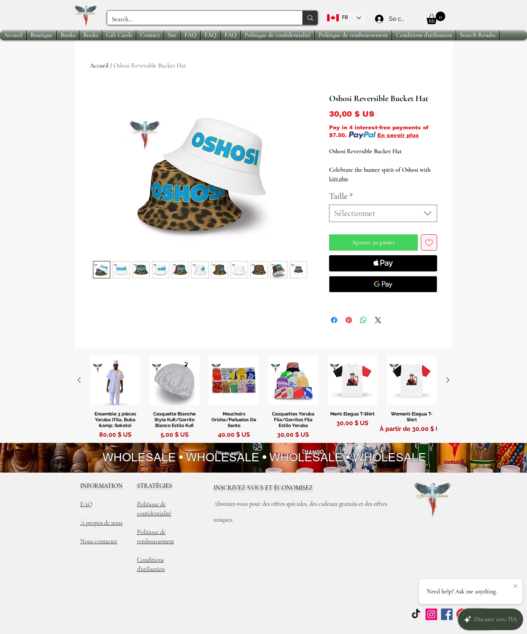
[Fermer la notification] (515, 586)
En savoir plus (398, 135)
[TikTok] (416, 614)
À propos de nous (101, 523)
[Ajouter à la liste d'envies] (429, 242)
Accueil (99, 66)
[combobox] (383, 213)
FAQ (86, 504)
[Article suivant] (448, 380)
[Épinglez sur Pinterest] (348, 320)
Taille (341, 196)
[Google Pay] (383, 284)
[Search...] (310, 18)
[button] (435, 18)
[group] (263, 398)
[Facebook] (447, 614)
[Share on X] (378, 320)
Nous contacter (98, 541)
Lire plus (338, 178)
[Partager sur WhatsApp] (363, 320)
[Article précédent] (79, 380)
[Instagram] (431, 614)
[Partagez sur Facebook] (334, 320)
